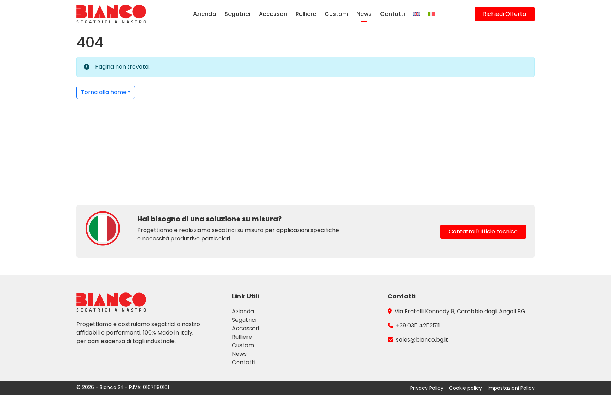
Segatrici (237, 14)
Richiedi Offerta (504, 14)
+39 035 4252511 (418, 325)
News (364, 14)
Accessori (273, 14)
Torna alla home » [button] (105, 92)
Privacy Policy (427, 387)
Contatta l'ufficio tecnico (483, 231)
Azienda (204, 14)
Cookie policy (466, 387)
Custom (336, 14)
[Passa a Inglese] (416, 14)
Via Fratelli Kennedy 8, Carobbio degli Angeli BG (460, 311)
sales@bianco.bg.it (422, 340)
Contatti (392, 14)
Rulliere (306, 14)
